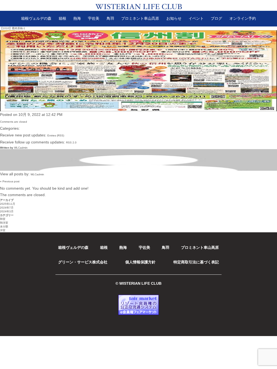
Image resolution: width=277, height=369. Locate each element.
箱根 (62, 18)
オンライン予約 (242, 18)
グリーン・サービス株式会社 (82, 262)
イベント (196, 18)
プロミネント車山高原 (140, 18)
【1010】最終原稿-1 (12, 28)
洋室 (2, 230)
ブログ (216, 18)
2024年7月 (7, 207)
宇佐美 (93, 18)
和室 (2, 218)
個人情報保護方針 (140, 262)
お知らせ (174, 18)
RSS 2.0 (71, 142)
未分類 (4, 226)
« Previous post (9, 181)
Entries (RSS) (55, 135)
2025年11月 (7, 203)
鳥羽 (110, 18)
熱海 (77, 18)
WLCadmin (21, 147)
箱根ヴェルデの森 (36, 18)
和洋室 (4, 222)
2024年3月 (7, 211)
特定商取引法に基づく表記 (196, 262)
